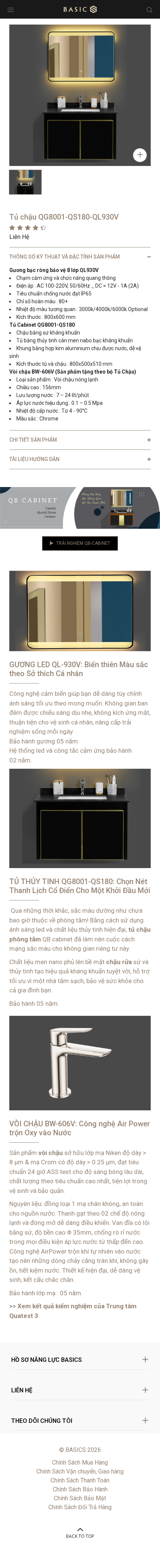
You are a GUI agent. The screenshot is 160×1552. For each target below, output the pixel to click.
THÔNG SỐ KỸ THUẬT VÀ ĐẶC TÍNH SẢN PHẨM (64, 257)
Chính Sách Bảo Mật (80, 1498)
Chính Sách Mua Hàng (80, 1462)
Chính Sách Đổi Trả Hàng (80, 1507)
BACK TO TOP (80, 1536)
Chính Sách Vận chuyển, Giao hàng (80, 1471)
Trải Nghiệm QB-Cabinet (83, 543)
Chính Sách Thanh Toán (80, 1480)
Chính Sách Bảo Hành (80, 1489)
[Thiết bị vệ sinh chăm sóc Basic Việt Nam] (80, 9)
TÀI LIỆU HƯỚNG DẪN (34, 459)
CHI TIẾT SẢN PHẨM (33, 440)
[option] (25, 182)
